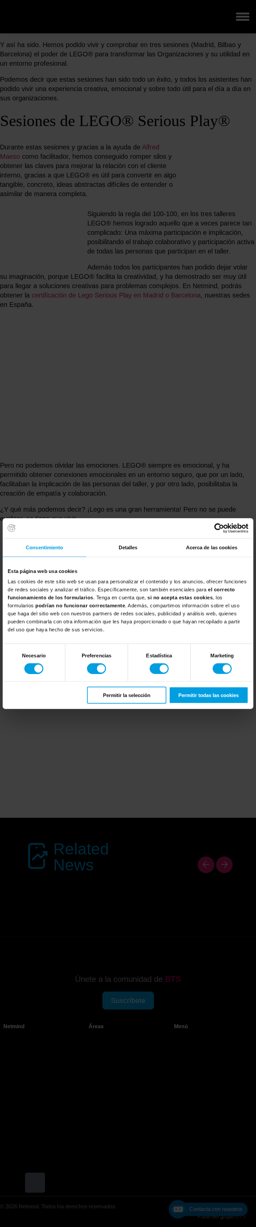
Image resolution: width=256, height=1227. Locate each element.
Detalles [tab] (128, 547)
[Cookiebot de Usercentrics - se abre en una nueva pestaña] (219, 528)
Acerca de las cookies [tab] (211, 547)
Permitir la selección (126, 695)
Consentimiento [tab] (44, 547)
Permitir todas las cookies (208, 695)
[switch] (96, 668)
